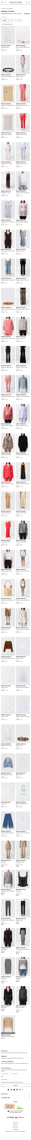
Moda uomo (15, 1073)
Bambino (19, 20)
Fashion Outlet (15, 1126)
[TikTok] (20, 1089)
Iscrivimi (15, 1085)
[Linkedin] (14, 1089)
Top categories (15, 1129)
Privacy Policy (20, 1082)
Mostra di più (27, 13)
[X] (23, 1089)
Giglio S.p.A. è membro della (16, 1111)
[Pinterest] (17, 1089)
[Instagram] (11, 1089)
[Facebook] (8, 1089)
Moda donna (5, 1073)
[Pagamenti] (15, 1117)
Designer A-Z (15, 1124)
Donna (12, 20)
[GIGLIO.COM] (15, 2)
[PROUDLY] (9, 1106)
